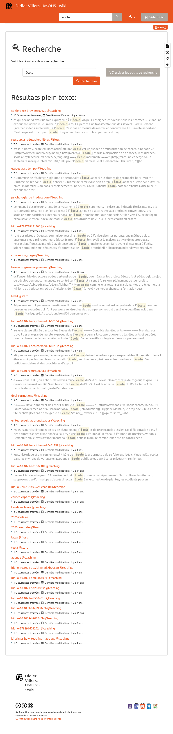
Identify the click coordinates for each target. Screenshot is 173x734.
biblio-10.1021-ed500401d (28, 598)
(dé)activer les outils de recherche (133, 72)
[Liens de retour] (167, 58)
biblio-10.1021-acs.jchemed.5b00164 (35, 321)
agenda (16, 557)
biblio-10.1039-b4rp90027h (29, 608)
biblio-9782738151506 (25, 226)
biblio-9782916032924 (25, 628)
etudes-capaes (20, 497)
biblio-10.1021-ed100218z (28, 466)
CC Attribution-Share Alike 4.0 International (38, 718)
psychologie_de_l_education (30, 197)
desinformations (22, 395)
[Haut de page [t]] (167, 64)
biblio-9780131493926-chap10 (31, 487)
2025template (20, 527)
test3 (14, 547)
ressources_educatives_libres (30, 139)
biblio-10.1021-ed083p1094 (29, 578)
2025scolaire (19, 517)
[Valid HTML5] (142, 706)
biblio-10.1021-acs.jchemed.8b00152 (35, 346)
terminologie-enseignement (29, 267)
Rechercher (89, 81)
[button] (132, 17)
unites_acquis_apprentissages (30, 420)
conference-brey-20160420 (28, 110)
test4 (14, 296)
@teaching (54, 110)
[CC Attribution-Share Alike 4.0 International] (24, 705)
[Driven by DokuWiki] (155, 706)
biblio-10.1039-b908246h (27, 618)
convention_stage (23, 255)
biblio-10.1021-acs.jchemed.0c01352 (34, 445)
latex (14, 537)
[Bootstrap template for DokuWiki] (130, 706)
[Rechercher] (117, 17)
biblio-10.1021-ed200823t (28, 588)
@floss (55, 139)
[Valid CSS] (149, 706)
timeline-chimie (21, 507)
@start (23, 296)
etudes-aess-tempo (24, 168)
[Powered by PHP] (136, 706)
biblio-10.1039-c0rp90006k (28, 371)
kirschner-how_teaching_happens (33, 638)
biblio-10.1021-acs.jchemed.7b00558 (35, 567)
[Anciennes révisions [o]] (167, 52)
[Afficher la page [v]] (167, 46)
